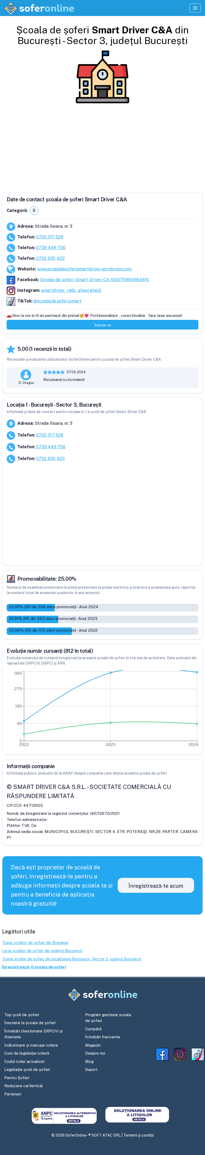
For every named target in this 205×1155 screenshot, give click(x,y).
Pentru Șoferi (16, 1077)
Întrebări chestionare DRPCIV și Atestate (33, 1034)
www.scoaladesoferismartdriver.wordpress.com (84, 269)
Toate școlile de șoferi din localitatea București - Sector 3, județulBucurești (71, 959)
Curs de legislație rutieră (26, 1053)
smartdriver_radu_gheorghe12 (71, 290)
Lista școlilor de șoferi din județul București (42, 950)
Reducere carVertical (23, 1085)
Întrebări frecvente (102, 1037)
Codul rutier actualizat (24, 1061)
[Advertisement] (102, 145)
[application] (102, 710)
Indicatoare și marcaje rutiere (31, 1045)
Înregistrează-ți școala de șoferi (34, 967)
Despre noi (95, 1053)
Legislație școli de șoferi (27, 1069)
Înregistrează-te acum (155, 886)
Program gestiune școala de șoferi (108, 1017)
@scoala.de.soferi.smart (57, 301)
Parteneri (12, 1094)
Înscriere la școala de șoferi (30, 1022)
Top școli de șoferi (21, 1014)
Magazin (93, 1045)
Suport (91, 1069)
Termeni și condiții (138, 1135)
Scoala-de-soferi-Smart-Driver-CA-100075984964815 (94, 279)
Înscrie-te (102, 325)
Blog (89, 1061)
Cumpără (93, 1029)
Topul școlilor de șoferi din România (35, 942)
